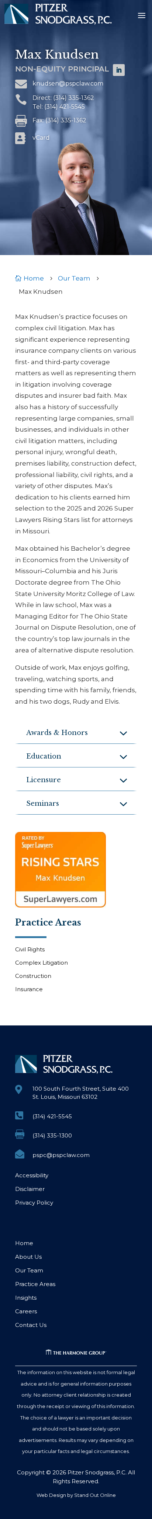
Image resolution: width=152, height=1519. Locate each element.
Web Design (51, 1495)
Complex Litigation (41, 962)
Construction (33, 975)
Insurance (29, 989)
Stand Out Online (95, 1495)
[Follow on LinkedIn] (119, 70)
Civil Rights (30, 949)
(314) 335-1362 (73, 97)
